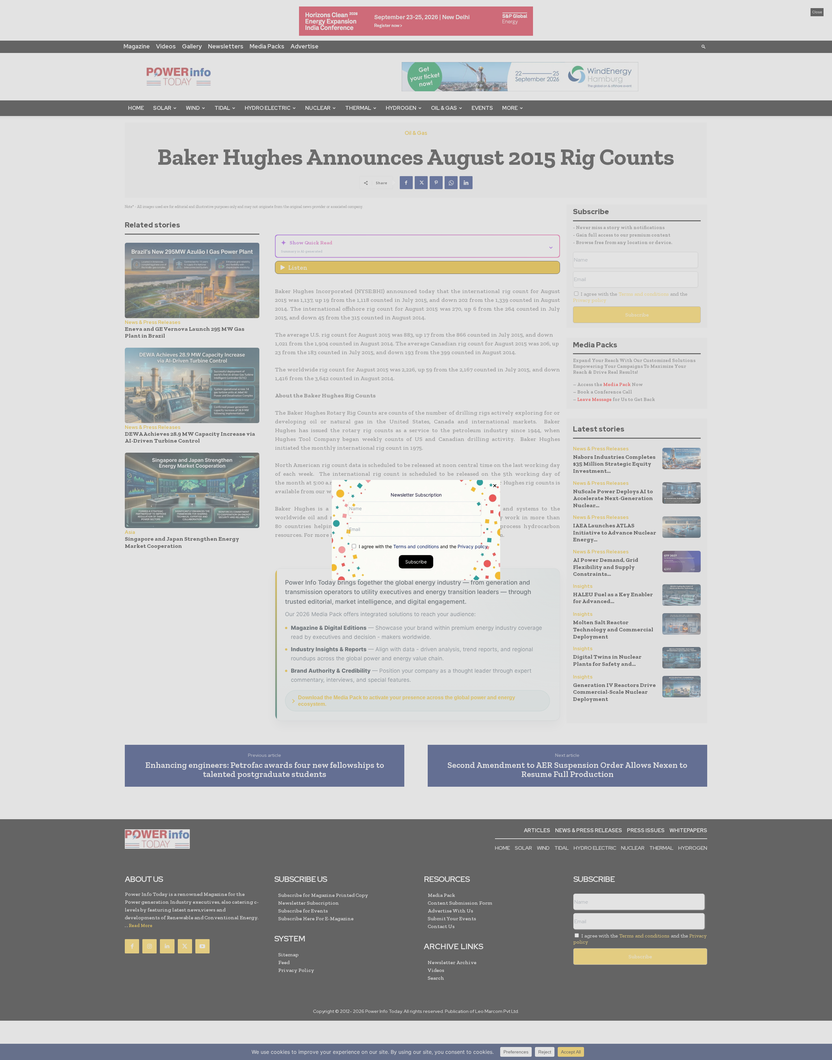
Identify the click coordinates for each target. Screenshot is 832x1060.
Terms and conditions (416, 546)
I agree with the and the (423, 546)
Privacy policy (473, 546)
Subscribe (416, 561)
